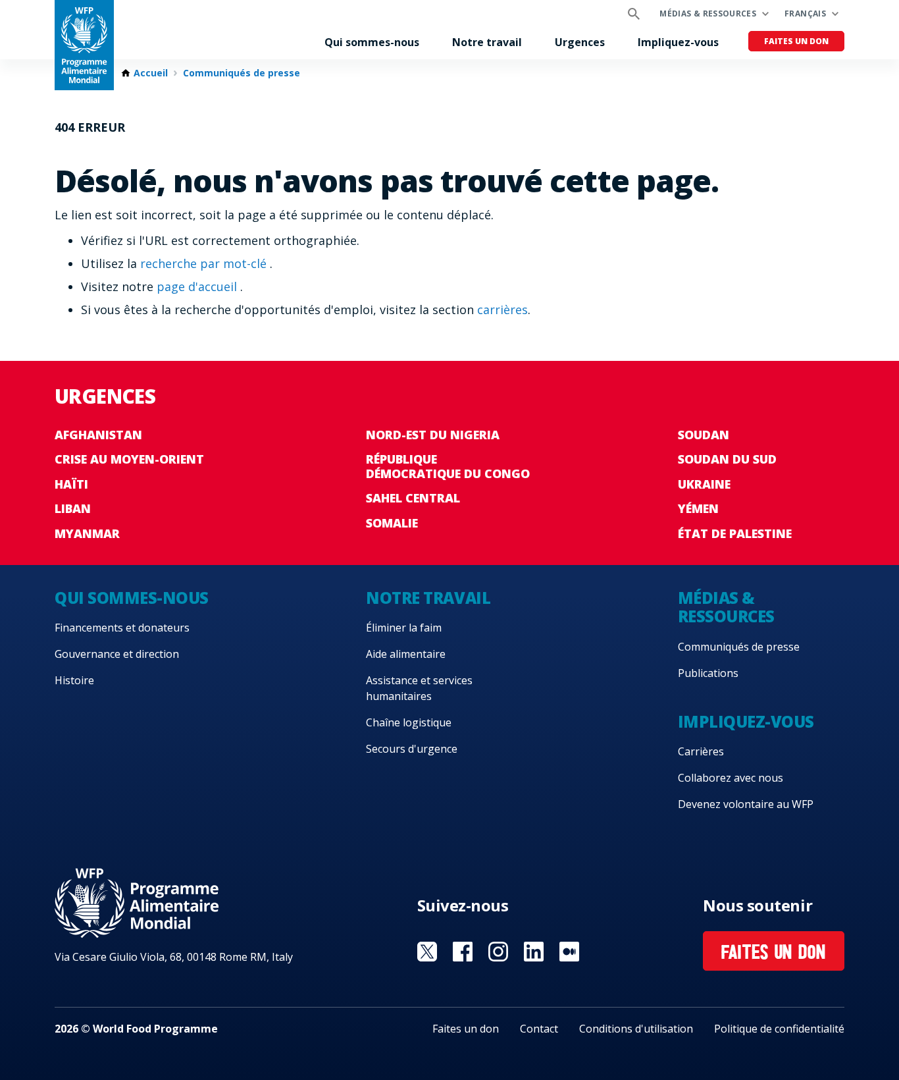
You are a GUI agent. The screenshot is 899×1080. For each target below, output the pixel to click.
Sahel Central (413, 498)
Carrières (701, 751)
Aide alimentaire (406, 654)
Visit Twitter (427, 951)
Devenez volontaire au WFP (745, 804)
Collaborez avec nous (730, 777)
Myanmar (87, 533)
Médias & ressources (707, 13)
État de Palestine (735, 533)
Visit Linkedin (534, 951)
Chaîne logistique (408, 722)
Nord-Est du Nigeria (433, 435)
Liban (73, 508)
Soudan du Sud (727, 459)
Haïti (71, 484)
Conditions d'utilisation (636, 1028)
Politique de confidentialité (779, 1028)
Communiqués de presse (241, 73)
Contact (539, 1028)
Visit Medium (569, 951)
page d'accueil (198, 286)
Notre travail (487, 42)
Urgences (580, 42)
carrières (502, 309)
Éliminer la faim (404, 627)
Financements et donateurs (122, 627)
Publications (708, 673)
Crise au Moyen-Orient (129, 459)
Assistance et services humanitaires (419, 688)
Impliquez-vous (678, 42)
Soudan (703, 435)
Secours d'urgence (411, 749)
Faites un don (796, 41)
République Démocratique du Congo (448, 466)
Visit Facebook (463, 951)
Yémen (698, 508)
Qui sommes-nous (371, 42)
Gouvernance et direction (117, 654)
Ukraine (704, 484)
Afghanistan (98, 435)
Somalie (392, 523)
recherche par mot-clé (205, 263)
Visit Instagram (498, 951)
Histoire (74, 680)
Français (805, 13)
